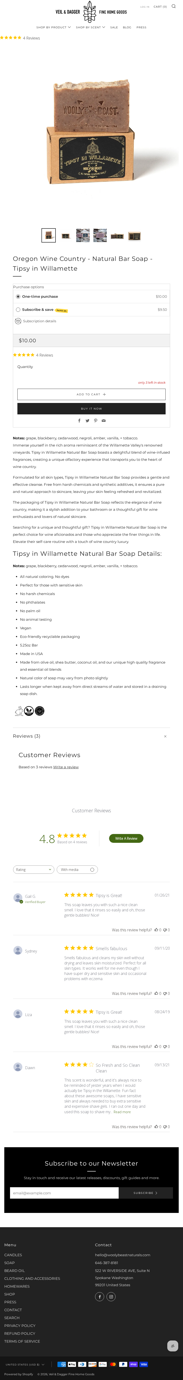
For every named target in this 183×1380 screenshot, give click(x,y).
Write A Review (126, 838)
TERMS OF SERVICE (22, 1341)
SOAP (9, 1263)
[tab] (48, 235)
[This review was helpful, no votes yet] (156, 930)
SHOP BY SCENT (88, 27)
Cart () (160, 6)
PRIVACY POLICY (20, 1325)
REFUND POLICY (19, 1333)
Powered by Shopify (18, 1374)
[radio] (18, 296)
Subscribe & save (44, 309)
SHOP (9, 1294)
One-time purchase (40, 296)
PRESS (142, 27)
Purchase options (28, 287)
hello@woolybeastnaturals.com (122, 1255)
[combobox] (33, 869)
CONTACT (13, 1310)
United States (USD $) (23, 1364)
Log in (144, 6)
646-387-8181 (106, 1263)
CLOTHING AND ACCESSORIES (32, 1278)
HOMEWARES (17, 1286)
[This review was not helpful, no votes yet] (165, 930)
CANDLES (13, 1255)
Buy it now (91, 408)
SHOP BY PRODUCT (51, 27)
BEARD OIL (14, 1270)
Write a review (66, 767)
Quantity (25, 366)
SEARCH (12, 1317)
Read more (122, 1112)
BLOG (127, 27)
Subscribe (143, 1193)
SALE (114, 27)
